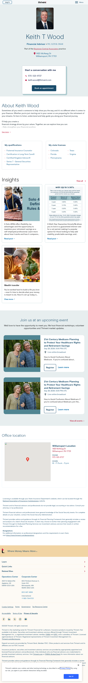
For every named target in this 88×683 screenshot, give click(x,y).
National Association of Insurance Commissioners (21, 501)
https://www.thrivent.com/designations (20, 535)
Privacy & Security (31, 613)
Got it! (71, 676)
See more (5, 132)
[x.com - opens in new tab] (15, 619)
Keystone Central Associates (46, 49)
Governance (25, 607)
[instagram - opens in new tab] (20, 619)
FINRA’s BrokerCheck (52, 654)
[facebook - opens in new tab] (4, 619)
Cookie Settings (7, 607)
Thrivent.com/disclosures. (11, 639)
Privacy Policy (65, 668)
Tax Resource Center (40, 607)
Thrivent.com (38, 654)
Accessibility (6, 613)
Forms (17, 607)
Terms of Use (17, 613)
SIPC (56, 635)
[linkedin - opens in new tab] (9, 619)
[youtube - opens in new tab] (26, 619)
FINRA (48, 635)
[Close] (78, 665)
